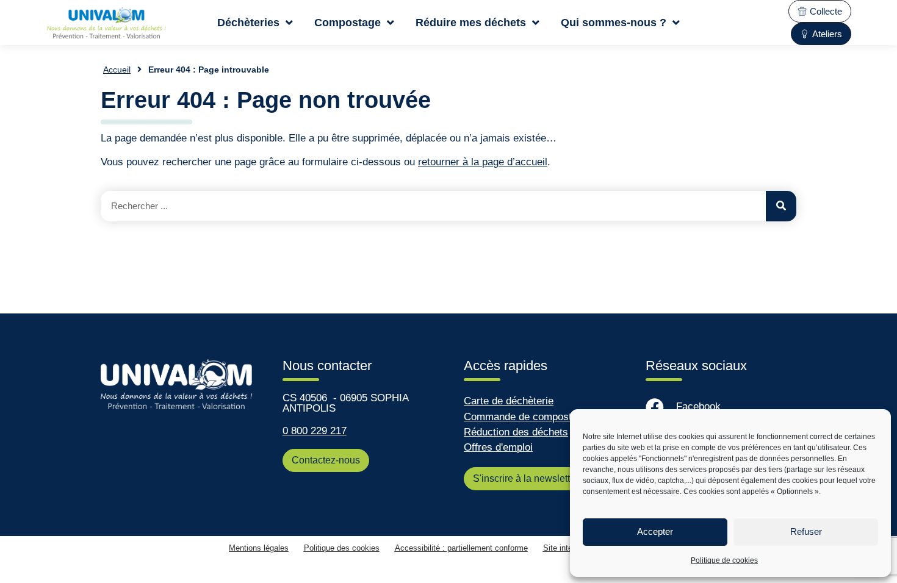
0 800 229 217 (315, 431)
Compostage (347, 22)
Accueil (117, 69)
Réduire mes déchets (471, 22)
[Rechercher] (781, 206)
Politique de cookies (724, 560)
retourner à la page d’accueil (482, 162)
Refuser (806, 531)
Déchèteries (248, 22)
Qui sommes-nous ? (613, 22)
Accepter (655, 531)
